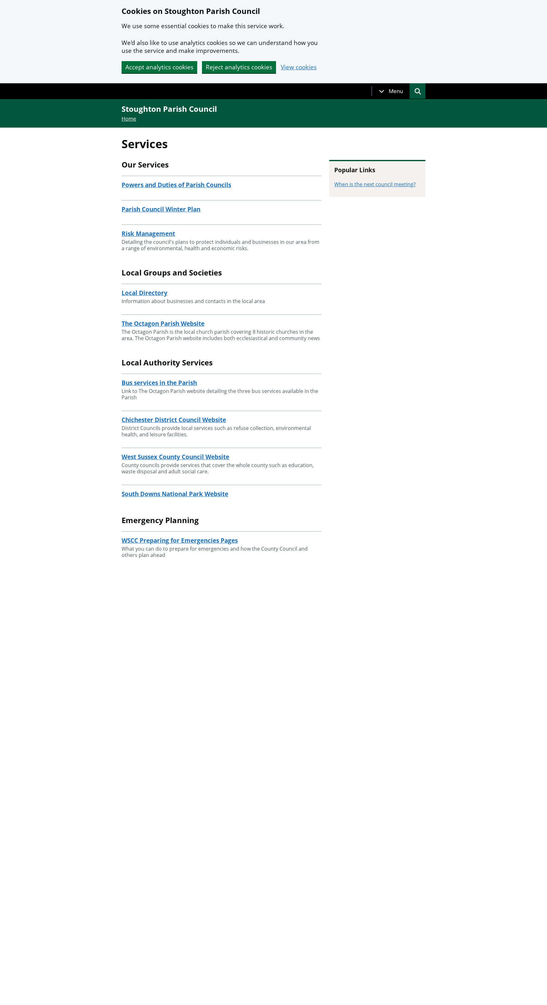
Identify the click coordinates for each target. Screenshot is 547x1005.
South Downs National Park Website (175, 494)
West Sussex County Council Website (175, 457)
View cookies (299, 67)
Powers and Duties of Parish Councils (176, 185)
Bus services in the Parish (159, 383)
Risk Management (148, 234)
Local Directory (144, 293)
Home (129, 118)
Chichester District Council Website (174, 420)
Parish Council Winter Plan (161, 209)
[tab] (391, 91)
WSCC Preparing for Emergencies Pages (180, 540)
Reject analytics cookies (239, 67)
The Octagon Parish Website (163, 323)
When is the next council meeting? (375, 184)
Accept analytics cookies (159, 67)
